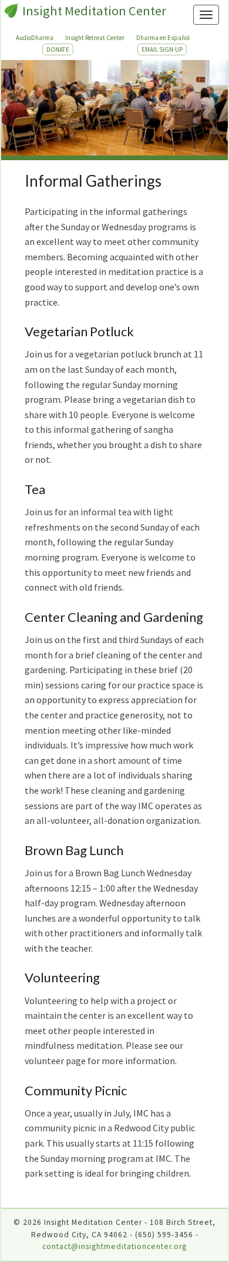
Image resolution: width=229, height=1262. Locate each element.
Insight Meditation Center (94, 10)
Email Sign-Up (162, 49)
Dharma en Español (163, 38)
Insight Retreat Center (94, 38)
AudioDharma (34, 38)
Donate (57, 49)
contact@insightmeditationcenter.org (114, 1246)
